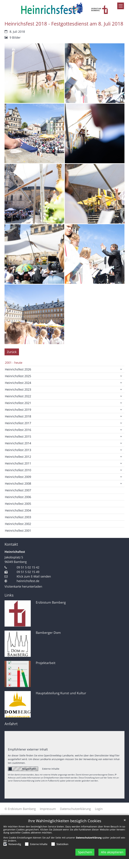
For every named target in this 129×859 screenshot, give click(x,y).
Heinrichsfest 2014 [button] (18, 443)
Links (9, 595)
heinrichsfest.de (28, 581)
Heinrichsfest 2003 (18, 517)
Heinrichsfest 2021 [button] (18, 403)
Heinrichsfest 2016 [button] (18, 430)
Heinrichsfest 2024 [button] (18, 383)
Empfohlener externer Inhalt (28, 749)
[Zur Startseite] (64, 8)
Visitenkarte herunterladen (23, 586)
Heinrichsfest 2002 (18, 524)
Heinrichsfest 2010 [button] (18, 470)
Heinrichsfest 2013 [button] (18, 450)
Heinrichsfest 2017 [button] (18, 423)
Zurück (11, 352)
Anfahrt (11, 723)
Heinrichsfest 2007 (18, 490)
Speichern (85, 852)
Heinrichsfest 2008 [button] (18, 483)
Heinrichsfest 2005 (18, 504)
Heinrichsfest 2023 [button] (18, 389)
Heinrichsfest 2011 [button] (18, 463)
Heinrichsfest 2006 (18, 497)
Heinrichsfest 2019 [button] (18, 410)
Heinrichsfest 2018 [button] (18, 416)
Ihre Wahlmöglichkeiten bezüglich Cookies (64, 821)
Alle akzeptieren (112, 852)
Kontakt (11, 544)
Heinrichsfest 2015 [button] (18, 436)
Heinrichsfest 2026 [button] (18, 369)
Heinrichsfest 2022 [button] (18, 396)
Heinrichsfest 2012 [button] (18, 457)
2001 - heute (13, 363)
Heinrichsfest (15, 552)
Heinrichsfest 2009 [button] (18, 477)
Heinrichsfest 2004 (18, 510)
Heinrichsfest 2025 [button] (18, 376)
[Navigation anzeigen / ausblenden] (120, 6)
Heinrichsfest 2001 (18, 530)
